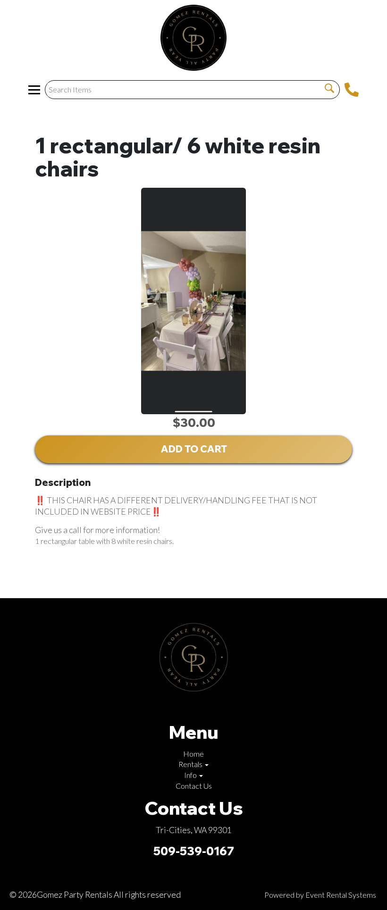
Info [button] (191, 774)
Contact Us (194, 785)
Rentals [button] (191, 764)
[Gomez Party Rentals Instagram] (191, 707)
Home (193, 753)
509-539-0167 (193, 851)
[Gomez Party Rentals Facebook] (176, 707)
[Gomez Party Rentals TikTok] (206, 707)
